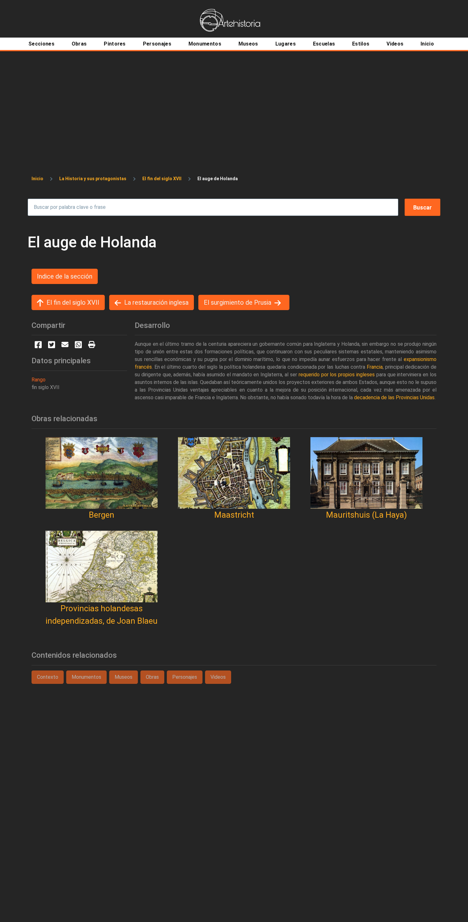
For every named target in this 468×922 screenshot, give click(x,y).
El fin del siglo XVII (161, 178)
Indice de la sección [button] (64, 276)
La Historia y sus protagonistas (92, 178)
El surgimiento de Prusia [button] (237, 302)
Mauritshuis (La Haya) (366, 515)
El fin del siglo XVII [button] (72, 302)
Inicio (37, 178)
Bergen (101, 515)
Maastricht (234, 515)
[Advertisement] (234, 99)
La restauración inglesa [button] (156, 302)
